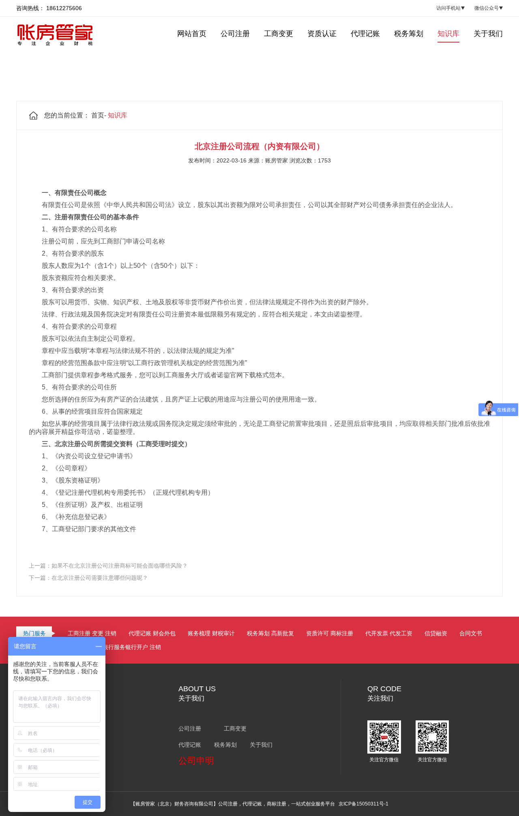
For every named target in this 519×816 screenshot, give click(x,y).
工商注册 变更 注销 (92, 633)
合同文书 (470, 633)
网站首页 (191, 34)
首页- (98, 115)
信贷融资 (436, 633)
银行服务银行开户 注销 (132, 647)
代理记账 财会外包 (152, 633)
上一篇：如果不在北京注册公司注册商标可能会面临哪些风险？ (108, 565)
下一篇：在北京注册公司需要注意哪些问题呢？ (88, 578)
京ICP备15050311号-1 (363, 804)
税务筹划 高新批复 (270, 633)
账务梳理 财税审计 (211, 633)
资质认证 (322, 34)
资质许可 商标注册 (329, 633)
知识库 (448, 34)
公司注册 (235, 34)
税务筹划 (408, 34)
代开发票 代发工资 (388, 633)
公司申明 (196, 761)
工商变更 (278, 34)
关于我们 (488, 34)
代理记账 (365, 34)
